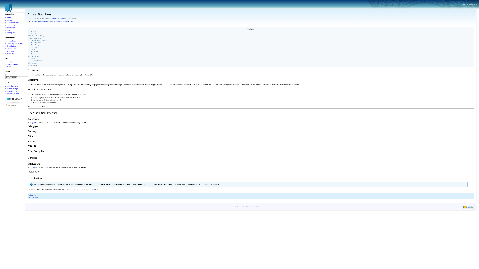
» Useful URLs (10, 53)
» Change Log (10, 48)
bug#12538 (34, 167)
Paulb (54, 18)
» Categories (10, 25)
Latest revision (49, 21)
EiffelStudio (35, 197)
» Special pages (11, 91)
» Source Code (10, 41)
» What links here (11, 86)
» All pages (9, 62)
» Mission (8, 20)
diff (30, 21)
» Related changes (12, 88)
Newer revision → (63, 21)
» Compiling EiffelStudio (14, 43)
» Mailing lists (10, 33)
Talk (58, 18)
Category (31, 195)
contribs (63, 18)
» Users (8, 67)
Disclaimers (238, 207)
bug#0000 (92, 189)
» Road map (9, 51)
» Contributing (10, 46)
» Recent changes (11, 64)
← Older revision (37, 21)
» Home (8, 17)
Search (7, 71)
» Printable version (12, 94)
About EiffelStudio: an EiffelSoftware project (254, 207)
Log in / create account (470, 4)
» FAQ (7, 30)
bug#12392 (34, 122)
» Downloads (10, 28)
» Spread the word (12, 22)
